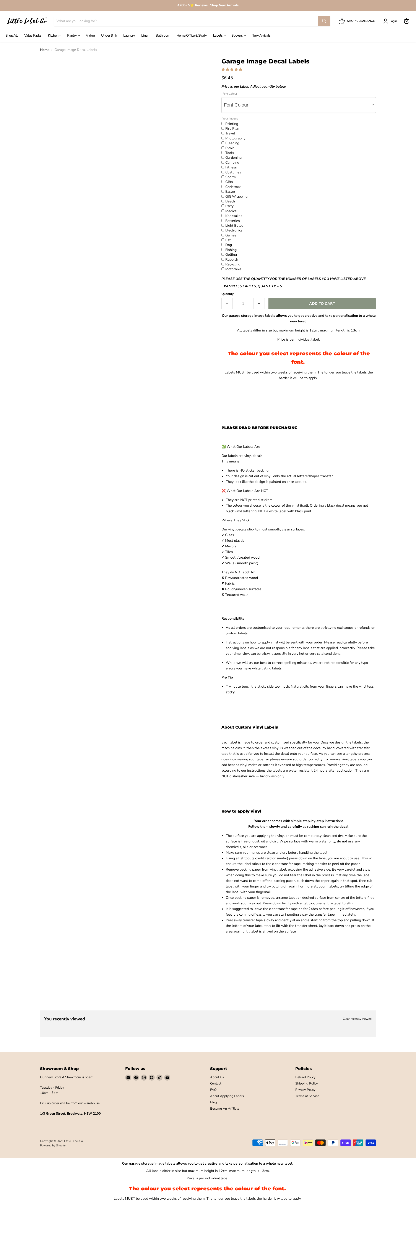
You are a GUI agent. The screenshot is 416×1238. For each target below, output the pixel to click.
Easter (230, 191)
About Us (217, 1077)
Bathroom (163, 35)
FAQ (213, 1090)
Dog (228, 244)
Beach (230, 201)
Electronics (233, 230)
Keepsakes (233, 215)
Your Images (230, 118)
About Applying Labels (227, 1096)
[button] (232, 69)
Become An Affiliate (224, 1108)
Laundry (129, 35)
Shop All (11, 35)
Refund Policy (305, 1077)
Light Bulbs (234, 225)
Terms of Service (307, 1096)
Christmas (233, 186)
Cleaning (232, 143)
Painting (231, 123)
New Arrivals (261, 35)
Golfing (231, 254)
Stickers (237, 35)
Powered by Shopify (53, 1145)
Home (45, 50)
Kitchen (53, 35)
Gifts (229, 181)
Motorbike (233, 269)
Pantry (72, 35)
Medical (231, 211)
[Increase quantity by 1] (259, 304)
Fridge (90, 35)
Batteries (232, 220)
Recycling (232, 264)
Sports (230, 177)
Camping (232, 162)
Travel (230, 133)
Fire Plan (232, 128)
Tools (229, 152)
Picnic (229, 148)
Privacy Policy (305, 1090)
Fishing (231, 249)
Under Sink (109, 35)
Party (229, 206)
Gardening (233, 157)
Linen (145, 35)
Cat (228, 240)
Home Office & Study (191, 35)
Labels (218, 35)
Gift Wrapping (236, 196)
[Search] (324, 21)
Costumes (233, 172)
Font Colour (230, 93)
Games (230, 235)
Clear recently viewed (357, 1019)
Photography (235, 138)
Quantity (227, 294)
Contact (215, 1083)
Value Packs (32, 35)
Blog (213, 1102)
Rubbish (231, 259)
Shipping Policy (306, 1083)
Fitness (231, 167)
